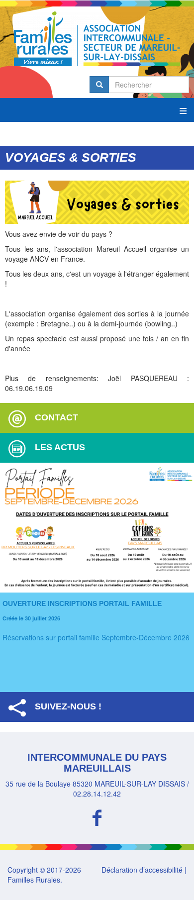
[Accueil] (97, 38)
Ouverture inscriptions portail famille (82, 603)
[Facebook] (97, 816)
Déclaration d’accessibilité (142, 870)
